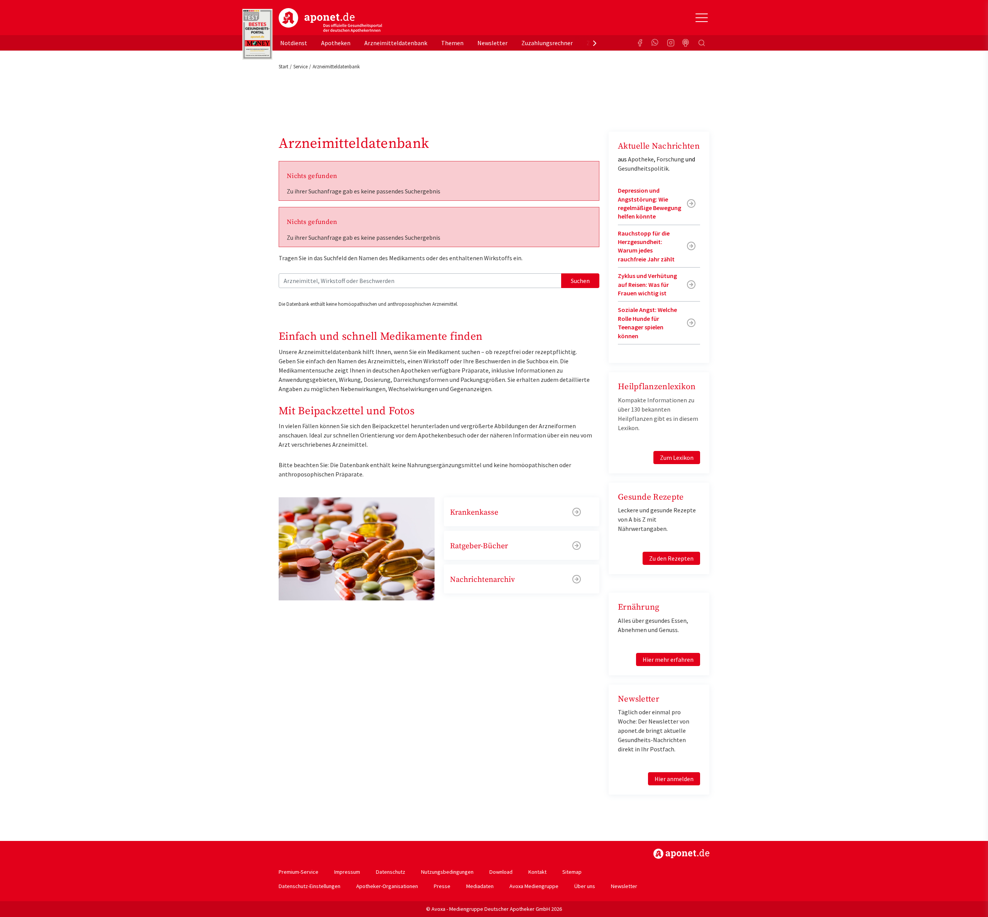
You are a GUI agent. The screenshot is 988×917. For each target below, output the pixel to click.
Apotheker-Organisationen (387, 886)
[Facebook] (640, 43)
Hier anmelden (674, 779)
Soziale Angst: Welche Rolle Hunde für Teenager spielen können (647, 322)
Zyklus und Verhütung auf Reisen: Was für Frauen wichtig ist (647, 284)
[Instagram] (670, 43)
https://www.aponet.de (681, 854)
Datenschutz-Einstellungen (309, 886)
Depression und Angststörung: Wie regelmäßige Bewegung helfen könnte (649, 203)
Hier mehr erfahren (668, 659)
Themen (452, 43)
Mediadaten (480, 886)
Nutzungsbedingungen (447, 871)
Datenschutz (390, 871)
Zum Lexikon (677, 457)
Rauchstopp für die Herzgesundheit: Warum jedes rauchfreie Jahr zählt (646, 246)
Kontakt (537, 871)
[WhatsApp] (655, 43)
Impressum (347, 871)
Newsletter (492, 43)
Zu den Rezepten (671, 558)
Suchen (580, 281)
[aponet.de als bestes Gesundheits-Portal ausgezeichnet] (257, 34)
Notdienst (293, 43)
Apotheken (335, 43)
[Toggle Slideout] (701, 17)
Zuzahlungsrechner (547, 43)
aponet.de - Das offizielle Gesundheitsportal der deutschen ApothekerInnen (330, 20)
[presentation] (594, 43)
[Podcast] (686, 43)
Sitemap (572, 871)
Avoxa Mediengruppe (533, 886)
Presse (442, 886)
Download (501, 871)
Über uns (584, 886)
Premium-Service (298, 871)
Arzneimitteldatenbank (395, 43)
